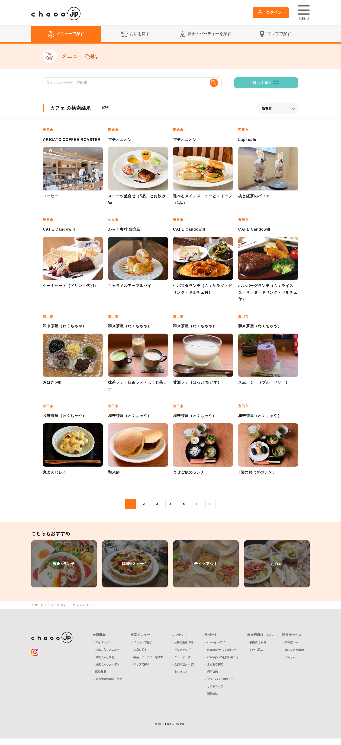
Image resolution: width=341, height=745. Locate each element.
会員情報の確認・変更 (108, 679)
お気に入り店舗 (104, 657)
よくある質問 (215, 664)
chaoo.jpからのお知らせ (221, 649)
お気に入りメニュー (107, 649)
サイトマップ (215, 686)
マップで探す (141, 664)
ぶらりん (290, 657)
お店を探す (140, 649)
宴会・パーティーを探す (148, 657)
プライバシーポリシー (220, 679)
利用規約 (212, 671)
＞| (210, 504)
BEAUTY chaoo (294, 649)
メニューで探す (55, 605)
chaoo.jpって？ (216, 642)
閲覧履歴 (100, 671)
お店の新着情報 (183, 642)
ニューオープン (183, 657)
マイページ (102, 642)
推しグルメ (181, 671)
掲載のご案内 (258, 642)
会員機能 (99, 635)
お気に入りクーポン (107, 664)
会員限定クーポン (185, 664)
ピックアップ (182, 649)
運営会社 (212, 693)
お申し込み (257, 649)
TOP (34, 605)
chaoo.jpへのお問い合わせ (223, 657)
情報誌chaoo (292, 642)
